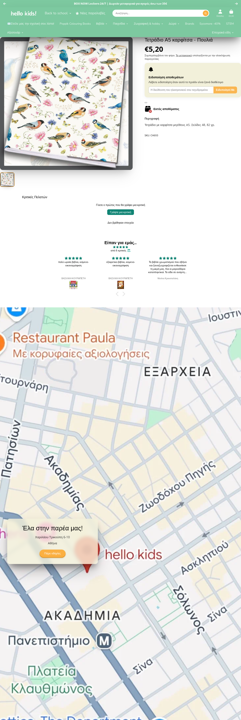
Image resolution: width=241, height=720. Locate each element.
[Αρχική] (23, 13)
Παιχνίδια (119, 24)
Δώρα (172, 24)
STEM (230, 24)
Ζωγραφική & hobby (147, 24)
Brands (189, 24)
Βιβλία (100, 24)
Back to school (56, 13)
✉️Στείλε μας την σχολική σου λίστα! (30, 24)
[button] (118, 294)
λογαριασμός (220, 13)
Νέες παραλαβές (92, 13)
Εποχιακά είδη (221, 32)
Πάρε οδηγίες (52, 553)
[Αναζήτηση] (206, 13)
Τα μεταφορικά (184, 55)
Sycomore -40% (210, 24)
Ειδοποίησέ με (225, 89)
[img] (120, 247)
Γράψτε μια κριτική (120, 212)
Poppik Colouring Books (75, 24)
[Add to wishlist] (146, 102)
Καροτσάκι (231, 13)
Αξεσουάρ (13, 32)
